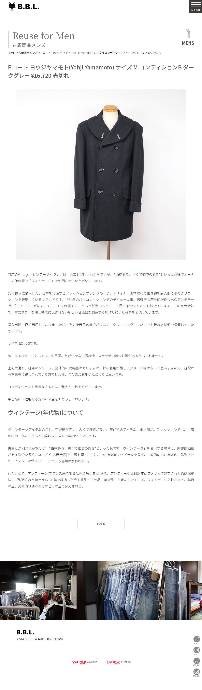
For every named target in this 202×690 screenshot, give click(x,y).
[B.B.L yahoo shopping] (84, 664)
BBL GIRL (197, 672)
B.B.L (23, 6)
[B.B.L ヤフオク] (118, 664)
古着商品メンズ (28, 53)
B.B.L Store (197, 640)
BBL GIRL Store (197, 661)
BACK (101, 523)
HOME (11, 53)
